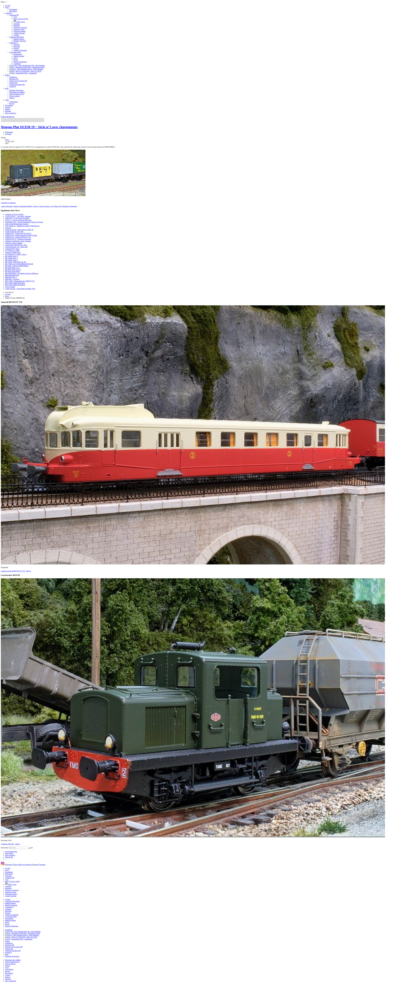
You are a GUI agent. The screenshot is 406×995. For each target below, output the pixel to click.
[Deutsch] (10, 120)
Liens (7, 100)
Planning (8, 111)
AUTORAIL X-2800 (12, 251)
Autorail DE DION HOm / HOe (16, 245)
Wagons (16, 48)
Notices (11, 98)
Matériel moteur (19, 39)
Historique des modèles (17, 92)
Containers (17, 64)
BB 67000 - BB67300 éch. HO (15, 262)
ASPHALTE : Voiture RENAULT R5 (18, 237)
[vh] (193, 564)
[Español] (17, 120)
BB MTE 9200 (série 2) (13, 270)
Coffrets (16, 35)
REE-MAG (13, 11)
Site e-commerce (10, 113)
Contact (7, 107)
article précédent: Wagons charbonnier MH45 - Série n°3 (20, 206)
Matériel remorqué (20, 41)
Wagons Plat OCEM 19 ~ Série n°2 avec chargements (39, 127)
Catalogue (8, 13)
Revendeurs (9, 105)
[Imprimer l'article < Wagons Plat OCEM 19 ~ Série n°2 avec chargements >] (9, 132)
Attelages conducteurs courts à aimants (18, 241)
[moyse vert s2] (193, 837)
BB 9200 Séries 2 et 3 (12, 268)
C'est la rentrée (10, 287)
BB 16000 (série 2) (11, 256)
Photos (7, 75)
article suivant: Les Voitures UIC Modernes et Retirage (58, 206)
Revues (11, 104)
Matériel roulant (19, 56)
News (7, 7)
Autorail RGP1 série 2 (12, 249)
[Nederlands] (24, 120)
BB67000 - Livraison (12, 279)
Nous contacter (10, 855)
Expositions (13, 9)
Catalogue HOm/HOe (16, 37)
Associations (13, 102)
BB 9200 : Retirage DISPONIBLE (17, 266)
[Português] (20, 120)
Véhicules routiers (20, 31)
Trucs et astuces (14, 96)
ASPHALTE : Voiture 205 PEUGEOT (18, 233)
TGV (15, 17)
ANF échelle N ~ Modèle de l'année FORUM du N (22, 226)
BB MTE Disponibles (12, 271)
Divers (16, 60)
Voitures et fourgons (20, 27)
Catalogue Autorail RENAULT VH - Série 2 (16, 571)
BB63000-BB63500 (12, 275)
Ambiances (13, 77)
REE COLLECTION (21, 19)
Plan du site (9, 857)
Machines (17, 26)
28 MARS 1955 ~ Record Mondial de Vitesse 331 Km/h (24, 222)
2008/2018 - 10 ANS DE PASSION (17, 218)
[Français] (3, 120)
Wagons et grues (19, 29)
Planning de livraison (16, 90)
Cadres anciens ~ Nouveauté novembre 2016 (20, 289)
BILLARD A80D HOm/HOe (15, 283)
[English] (7, 120)
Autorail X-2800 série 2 (13, 252)
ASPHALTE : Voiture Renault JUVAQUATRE (21, 235)
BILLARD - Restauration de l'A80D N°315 (20, 281)
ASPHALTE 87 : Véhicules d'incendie (18, 239)
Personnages (18, 54)
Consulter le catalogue (8, 203)
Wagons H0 (13, 83)
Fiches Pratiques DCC (16, 94)
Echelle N (12, 86)
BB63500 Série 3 (11, 277)
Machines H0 (13, 79)
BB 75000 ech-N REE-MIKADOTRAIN (19, 264)
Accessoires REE (15, 52)
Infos (6, 88)
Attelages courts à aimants (13, 243)
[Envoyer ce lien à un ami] (8, 134)
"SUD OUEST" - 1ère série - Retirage (18, 216)
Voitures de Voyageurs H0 (18, 81)
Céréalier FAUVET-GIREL (14, 214)
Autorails (17, 24)
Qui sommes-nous (11, 851)
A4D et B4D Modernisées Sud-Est (16, 224)
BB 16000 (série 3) (11, 258)
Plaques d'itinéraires (20, 62)
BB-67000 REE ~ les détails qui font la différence (21, 273)
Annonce (8, 228)
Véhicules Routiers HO (17, 84)
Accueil (7, 5)
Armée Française (19, 33)
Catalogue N (13, 43)
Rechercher (4, 848)
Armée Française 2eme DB (14, 232)
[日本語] (27, 120)
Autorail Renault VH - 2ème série (16, 247)
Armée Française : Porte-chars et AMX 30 (19, 230)
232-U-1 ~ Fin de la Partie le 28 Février (18, 220)
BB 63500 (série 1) (11, 260)
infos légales (9, 853)
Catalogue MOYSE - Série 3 (10, 844)
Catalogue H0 (14, 15)
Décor (16, 58)
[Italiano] (13, 120)
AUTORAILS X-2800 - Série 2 (16, 254)
